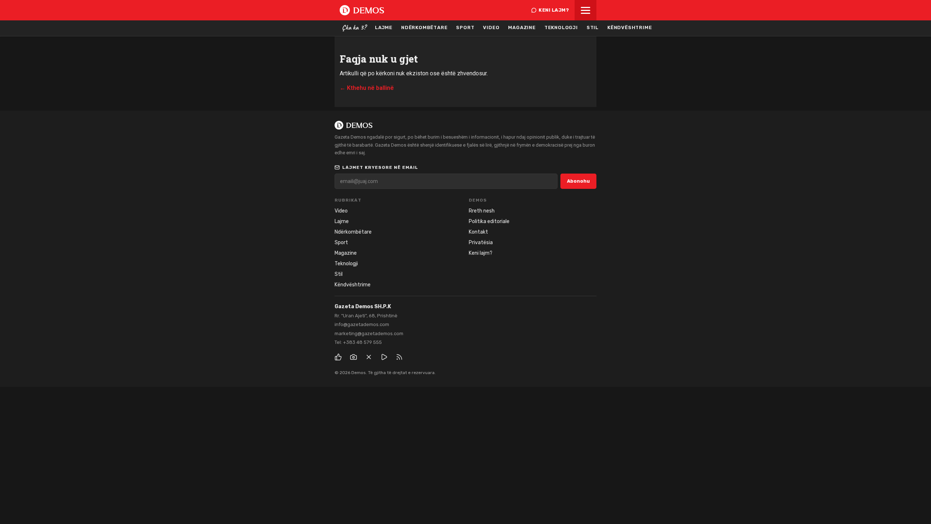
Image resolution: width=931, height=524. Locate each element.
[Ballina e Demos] (362, 10)
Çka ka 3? (354, 27)
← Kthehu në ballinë (367, 87)
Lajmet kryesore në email (380, 167)
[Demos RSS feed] (399, 357)
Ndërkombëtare (424, 27)
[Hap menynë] (585, 10)
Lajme (383, 27)
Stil (593, 27)
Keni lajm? (554, 10)
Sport (465, 27)
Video (491, 27)
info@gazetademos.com (362, 324)
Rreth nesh (482, 211)
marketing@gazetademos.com (369, 333)
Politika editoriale (489, 221)
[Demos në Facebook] (338, 357)
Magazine (521, 27)
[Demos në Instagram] (353, 357)
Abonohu (578, 181)
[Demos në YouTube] (384, 357)
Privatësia (481, 242)
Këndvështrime (629, 27)
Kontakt (478, 232)
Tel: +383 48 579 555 (358, 342)
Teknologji (561, 27)
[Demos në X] (368, 357)
